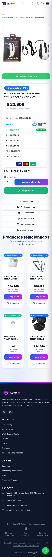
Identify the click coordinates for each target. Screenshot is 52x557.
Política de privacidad (25, 534)
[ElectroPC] (8, 3)
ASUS (4, 443)
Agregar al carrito (31, 182)
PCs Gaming (7, 424)
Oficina (5, 439)
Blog (4, 475)
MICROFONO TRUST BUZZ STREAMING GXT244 (10, 340)
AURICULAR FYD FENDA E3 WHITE (12, 278)
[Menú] (47, 3)
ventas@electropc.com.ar (16, 505)
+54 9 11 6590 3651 (13, 501)
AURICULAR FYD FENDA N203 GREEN (37, 279)
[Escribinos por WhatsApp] (45, 550)
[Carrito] (42, 3)
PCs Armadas (7, 429)
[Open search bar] (22, 3)
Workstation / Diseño (10, 434)
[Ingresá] (37, 3)
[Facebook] (10, 412)
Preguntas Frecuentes (11, 480)
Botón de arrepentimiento (42, 534)
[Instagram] (4, 412)
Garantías (6, 466)
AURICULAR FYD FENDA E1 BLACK (37, 338)
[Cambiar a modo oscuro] (33, 3)
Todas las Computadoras (12, 453)
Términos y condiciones (12, 471)
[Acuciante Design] (33, 552)
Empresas (6, 448)
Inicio (4, 14)
